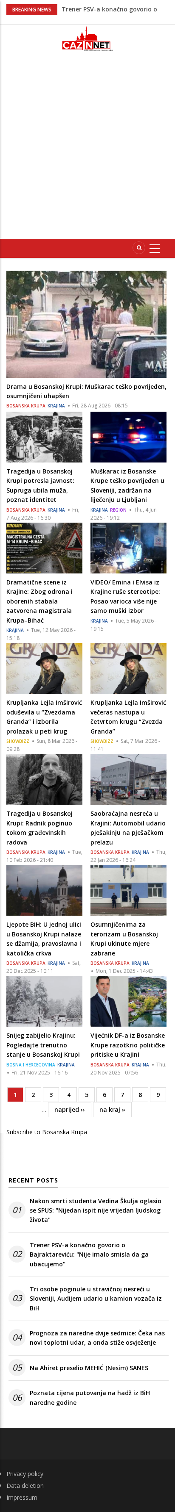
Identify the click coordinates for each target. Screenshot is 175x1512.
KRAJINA (56, 406)
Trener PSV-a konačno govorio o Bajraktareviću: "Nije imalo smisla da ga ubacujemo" (89, 1254)
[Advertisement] (87, 148)
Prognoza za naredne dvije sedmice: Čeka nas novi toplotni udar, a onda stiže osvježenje (97, 1337)
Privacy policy (24, 1474)
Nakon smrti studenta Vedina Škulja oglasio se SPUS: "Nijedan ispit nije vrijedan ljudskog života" (95, 1210)
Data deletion (25, 1486)
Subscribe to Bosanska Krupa (46, 1132)
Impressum (21, 1497)
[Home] (87, 38)
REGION (118, 510)
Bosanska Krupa (25, 406)
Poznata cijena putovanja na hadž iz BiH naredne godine (90, 1397)
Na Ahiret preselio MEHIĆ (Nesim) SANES (89, 1368)
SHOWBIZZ (17, 741)
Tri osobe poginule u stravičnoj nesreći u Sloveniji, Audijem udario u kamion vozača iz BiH (96, 1298)
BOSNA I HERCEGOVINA (30, 1065)
